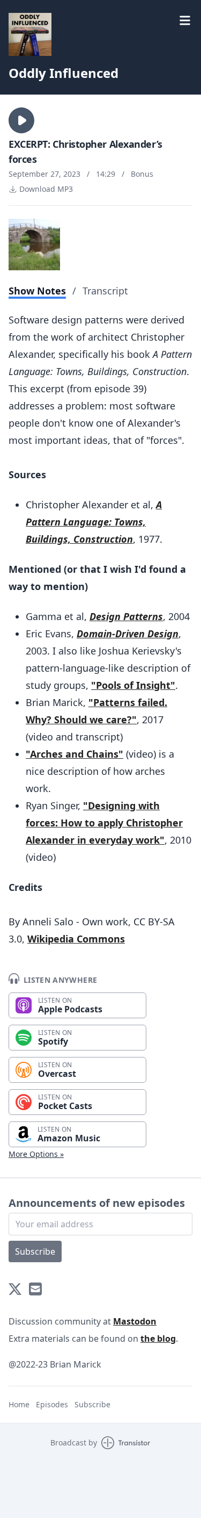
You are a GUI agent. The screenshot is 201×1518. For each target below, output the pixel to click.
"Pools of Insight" (133, 685)
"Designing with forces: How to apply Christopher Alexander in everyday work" (104, 822)
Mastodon (135, 1321)
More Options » (36, 1154)
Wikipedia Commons (76, 938)
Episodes (52, 1404)
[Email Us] (35, 1289)
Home (19, 1404)
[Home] (30, 34)
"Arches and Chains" (74, 753)
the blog (158, 1338)
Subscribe (35, 1251)
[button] (21, 120)
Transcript (105, 290)
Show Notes (37, 290)
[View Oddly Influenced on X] (15, 1289)
